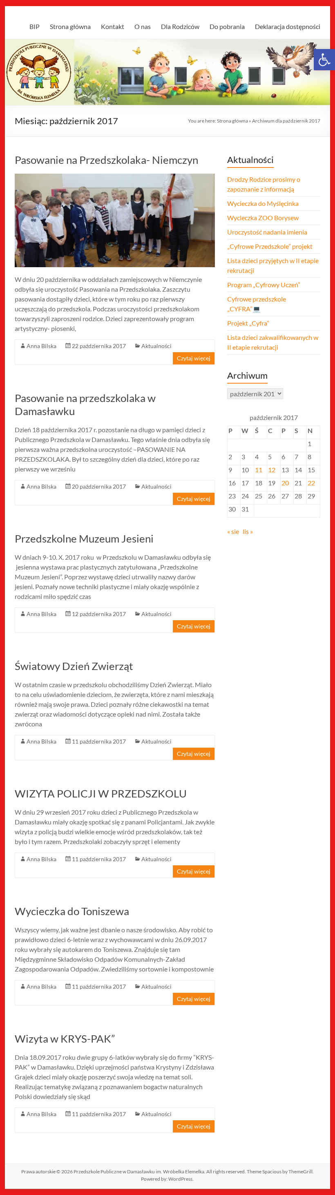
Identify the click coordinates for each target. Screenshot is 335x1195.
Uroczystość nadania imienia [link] (267, 232)
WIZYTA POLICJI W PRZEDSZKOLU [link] (101, 793)
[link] (324, 59)
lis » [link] (248, 531)
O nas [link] (142, 26)
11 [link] (258, 470)
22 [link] (311, 483)
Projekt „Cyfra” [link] (248, 323)
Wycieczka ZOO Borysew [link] (263, 217)
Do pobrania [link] (227, 26)
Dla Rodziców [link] (180, 26)
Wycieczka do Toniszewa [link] (72, 911)
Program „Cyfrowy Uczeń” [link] (263, 284)
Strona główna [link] (70, 26)
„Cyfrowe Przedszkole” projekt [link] (270, 246)
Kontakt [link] (112, 26)
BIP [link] (34, 26)
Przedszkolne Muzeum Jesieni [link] (84, 538)
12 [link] (271, 470)
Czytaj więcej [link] (193, 358)
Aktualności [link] (156, 345)
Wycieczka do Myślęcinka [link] (263, 203)
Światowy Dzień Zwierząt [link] (74, 665)
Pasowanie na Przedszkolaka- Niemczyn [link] (106, 159)
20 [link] (285, 483)
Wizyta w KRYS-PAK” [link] (65, 1038)
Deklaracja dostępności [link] (287, 26)
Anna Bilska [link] (41, 345)
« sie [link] (233, 531)
